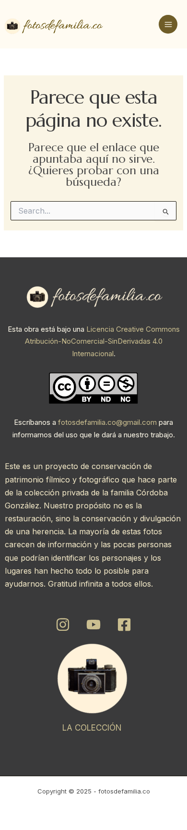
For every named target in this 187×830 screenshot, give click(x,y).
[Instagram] (63, 625)
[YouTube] (93, 625)
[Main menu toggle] (168, 24)
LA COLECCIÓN (92, 728)
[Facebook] (124, 625)
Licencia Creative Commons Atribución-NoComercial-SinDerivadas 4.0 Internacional (102, 341)
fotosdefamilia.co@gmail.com (107, 422)
